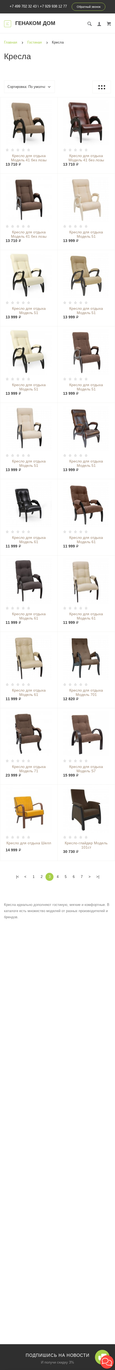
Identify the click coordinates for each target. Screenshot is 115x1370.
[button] (107, 1362)
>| (97, 877)
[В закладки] (51, 102)
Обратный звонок (89, 6)
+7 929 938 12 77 (53, 6)
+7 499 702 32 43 (23, 6)
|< (17, 877)
